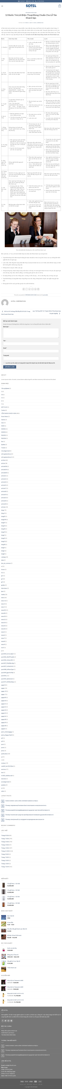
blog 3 (3, 513)
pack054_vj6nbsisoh (7, 679)
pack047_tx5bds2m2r (7, 666)
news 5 (3, 607)
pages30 (3, 725)
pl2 (2, 738)
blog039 (3, 519)
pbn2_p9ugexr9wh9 (6, 735)
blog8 (3, 554)
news (2, 597)
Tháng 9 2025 (5, 854)
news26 (3, 628)
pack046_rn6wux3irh (7, 660)
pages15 (3, 713)
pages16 (3, 716)
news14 (3, 622)
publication (4, 753)
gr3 (2, 579)
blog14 (3, 525)
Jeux (2, 422)
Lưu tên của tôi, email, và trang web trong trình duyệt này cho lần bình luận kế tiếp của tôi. (30, 363)
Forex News (4, 416)
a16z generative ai (6, 454)
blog (2, 510)
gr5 (2, 582)
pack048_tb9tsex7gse (7, 669)
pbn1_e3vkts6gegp (6, 732)
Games (3, 419)
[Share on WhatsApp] (23, 289)
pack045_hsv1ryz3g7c (7, 654)
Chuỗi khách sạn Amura (7, 1032)
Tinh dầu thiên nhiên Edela (8, 1035)
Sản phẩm (29, 1084)
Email (5, 348)
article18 (3, 491)
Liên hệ (40, 1084)
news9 (3, 644)
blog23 (3, 541)
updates (3, 785)
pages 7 (3, 694)
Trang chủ (23, 1084)
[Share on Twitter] (29, 289)
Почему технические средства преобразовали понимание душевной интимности (29, 814)
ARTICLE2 (4, 407)
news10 (3, 616)
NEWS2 (3, 429)
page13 (3, 685)
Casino (3, 410)
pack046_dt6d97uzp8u (7, 657)
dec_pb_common (6, 563)
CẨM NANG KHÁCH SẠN (30, 12)
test (2, 772)
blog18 (3, 529)
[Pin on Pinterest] (35, 289)
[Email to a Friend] (32, 289)
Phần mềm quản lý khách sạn (9, 1030)
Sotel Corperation (38, 22)
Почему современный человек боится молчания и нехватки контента (25, 805)
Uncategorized (5, 451)
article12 (3, 479)
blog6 (3, 550)
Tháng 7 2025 (5, 857)
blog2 (3, 535)
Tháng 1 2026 (5, 848)
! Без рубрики (5, 388)
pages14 (3, 710)
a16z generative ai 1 (6, 457)
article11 (3, 475)
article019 (4, 469)
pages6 (3, 728)
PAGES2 (3, 435)
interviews (4, 588)
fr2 (2, 572)
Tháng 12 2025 (5, 851)
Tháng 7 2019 (5, 866)
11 (2, 397)
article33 (3, 504)
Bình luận (6, 326)
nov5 (2, 647)
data (2, 560)
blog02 (3, 516)
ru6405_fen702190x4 (7, 766)
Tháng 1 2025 (5, 863)
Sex (2, 441)
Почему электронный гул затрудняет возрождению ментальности (24, 819)
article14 (3, 482)
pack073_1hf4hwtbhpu (7, 682)
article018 (4, 466)
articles (3, 507)
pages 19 (3, 691)
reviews (3, 763)
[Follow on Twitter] (5, 1020)
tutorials (3, 778)
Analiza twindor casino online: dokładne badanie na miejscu (21, 800)
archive (3, 460)
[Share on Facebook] (26, 289)
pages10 (3, 700)
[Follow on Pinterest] (11, 1020)
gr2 (2, 575)
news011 (3, 610)
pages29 (3, 722)
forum (3, 569)
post (2, 744)
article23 (3, 497)
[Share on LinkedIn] (38, 289)
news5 (3, 632)
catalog (3, 557)
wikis (2, 791)
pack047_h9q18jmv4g (7, 663)
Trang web (6, 355)
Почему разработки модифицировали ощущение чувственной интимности (27, 810)
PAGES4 (3, 438)
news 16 (3, 600)
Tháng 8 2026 (5, 835)
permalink (45, 295)
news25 (3, 625)
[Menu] (2, 6)
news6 (3, 635)
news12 (3, 619)
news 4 (3, 604)
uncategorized (5, 782)
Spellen (3, 444)
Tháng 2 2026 (5, 845)
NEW (2, 426)
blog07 (3, 522)
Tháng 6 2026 (5, 841)
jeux (2, 591)
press (2, 750)
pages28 (3, 719)
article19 (3, 494)
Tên (4, 340)
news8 (3, 641)
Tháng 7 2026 (5, 838)
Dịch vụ (35, 1084)
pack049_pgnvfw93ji (7, 672)
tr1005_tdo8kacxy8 (6, 775)
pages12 (3, 707)
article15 (3, 485)
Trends (3, 447)
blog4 (3, 547)
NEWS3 (3, 432)
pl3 (2, 741)
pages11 (3, 704)
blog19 (3, 532)
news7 (3, 638)
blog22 (3, 538)
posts (2, 747)
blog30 (3, 544)
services (3, 769)
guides (3, 585)
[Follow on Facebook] (2, 1020)
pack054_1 (4, 675)
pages (3, 688)
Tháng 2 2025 (5, 860)
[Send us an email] (8, 1020)
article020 (4, 472)
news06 (3, 613)
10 (2, 394)
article (3, 463)
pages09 (3, 697)
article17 (3, 488)
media (3, 594)
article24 (3, 500)
